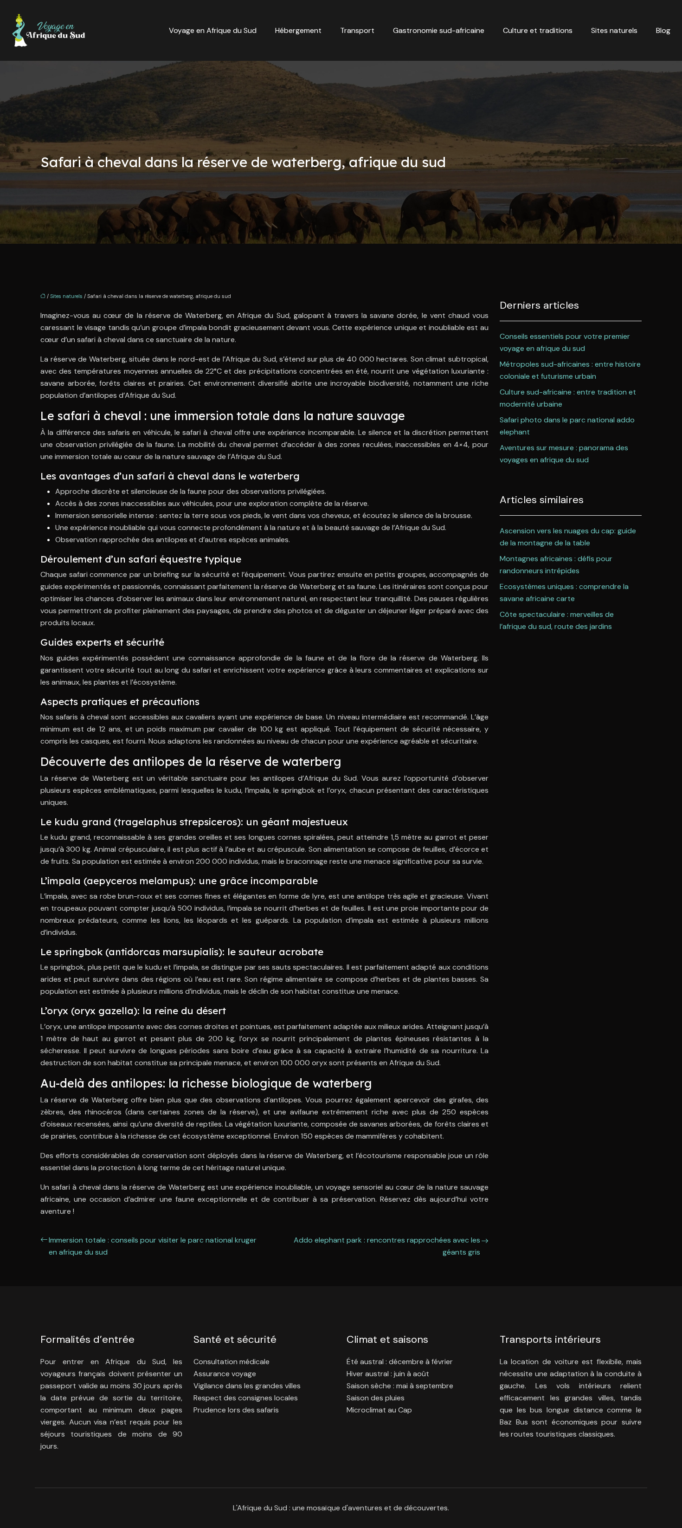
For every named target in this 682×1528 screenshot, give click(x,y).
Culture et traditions (538, 30)
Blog (663, 30)
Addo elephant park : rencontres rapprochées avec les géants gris (387, 1246)
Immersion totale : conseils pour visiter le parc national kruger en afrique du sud (153, 1246)
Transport (357, 30)
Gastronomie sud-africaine (438, 30)
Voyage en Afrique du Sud (213, 30)
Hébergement (298, 30)
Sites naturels (614, 30)
